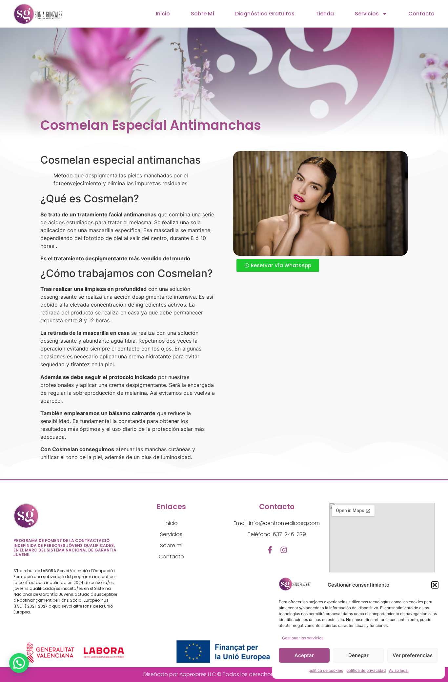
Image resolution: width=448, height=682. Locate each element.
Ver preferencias (413, 655)
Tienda (325, 13)
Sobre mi (171, 545)
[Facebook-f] (270, 549)
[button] (435, 585)
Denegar (358, 655)
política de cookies (326, 670)
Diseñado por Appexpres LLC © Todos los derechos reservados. (224, 674)
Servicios (367, 13)
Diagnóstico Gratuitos (265, 13)
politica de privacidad (366, 670)
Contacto (421, 13)
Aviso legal (399, 670)
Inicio (163, 13)
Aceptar (304, 655)
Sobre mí (202, 13)
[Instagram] (283, 549)
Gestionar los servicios (302, 637)
